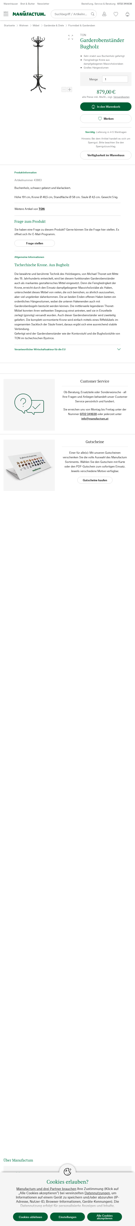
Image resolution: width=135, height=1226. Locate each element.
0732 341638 (88, 414)
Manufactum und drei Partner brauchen (46, 1189)
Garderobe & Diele (54, 25)
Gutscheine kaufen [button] (95, 480)
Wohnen (23, 25)
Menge (93, 79)
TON (42, 208)
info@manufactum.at (94, 418)
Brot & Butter (27, 3)
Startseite (9, 25)
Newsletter (43, 3)
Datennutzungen (97, 1193)
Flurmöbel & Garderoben (81, 25)
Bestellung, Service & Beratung (106, 3)
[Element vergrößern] (69, 89)
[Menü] (6, 14)
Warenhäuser (11, 3)
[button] (70, 37)
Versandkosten (121, 96)
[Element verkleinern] (64, 89)
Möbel (36, 25)
